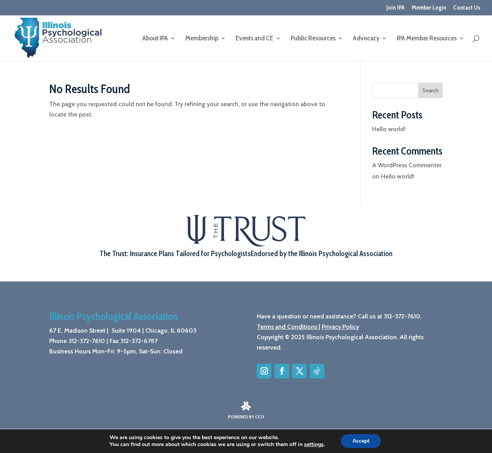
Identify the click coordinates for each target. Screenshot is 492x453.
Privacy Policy (340, 326)
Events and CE (254, 38)
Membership (201, 38)
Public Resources (313, 38)
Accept (360, 441)
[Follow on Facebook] (281, 371)
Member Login (429, 8)
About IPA (155, 38)
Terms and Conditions (287, 326)
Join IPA (395, 8)
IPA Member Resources (427, 38)
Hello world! (389, 129)
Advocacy (366, 38)
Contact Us (466, 8)
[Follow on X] (299, 371)
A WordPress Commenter (407, 165)
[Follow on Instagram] (264, 371)
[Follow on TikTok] (317, 371)
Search (430, 90)
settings (314, 444)
